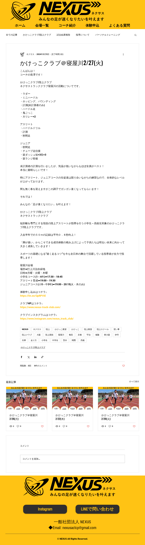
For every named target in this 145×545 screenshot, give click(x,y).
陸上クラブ (27, 335)
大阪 (39, 335)
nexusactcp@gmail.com (79, 527)
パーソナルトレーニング (107, 34)
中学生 (55, 340)
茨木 (65, 340)
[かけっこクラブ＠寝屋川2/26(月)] (26, 398)
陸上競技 (49, 335)
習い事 (117, 329)
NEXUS (25, 329)
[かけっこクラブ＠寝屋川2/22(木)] (72, 398)
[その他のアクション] (123, 54)
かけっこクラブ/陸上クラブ (37, 34)
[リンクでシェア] (42, 357)
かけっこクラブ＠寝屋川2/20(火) (115, 417)
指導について (82, 34)
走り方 (34, 340)
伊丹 (117, 335)
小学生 (44, 340)
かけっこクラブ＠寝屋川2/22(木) (70, 417)
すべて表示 (134, 381)
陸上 (48, 329)
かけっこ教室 (61, 329)
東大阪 (107, 335)
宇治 (88, 335)
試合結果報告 (63, 34)
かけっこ (75, 329)
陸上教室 (88, 329)
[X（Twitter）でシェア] (28, 357)
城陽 (97, 335)
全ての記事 (11, 34)
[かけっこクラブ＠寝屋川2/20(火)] (118, 398)
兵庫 (24, 340)
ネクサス (37, 329)
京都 (80, 335)
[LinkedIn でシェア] (35, 357)
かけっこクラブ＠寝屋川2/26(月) (23, 417)
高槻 (83, 340)
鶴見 (71, 335)
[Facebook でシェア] (21, 357)
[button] (135, 35)
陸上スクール (103, 329)
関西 (74, 340)
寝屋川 (61, 335)
